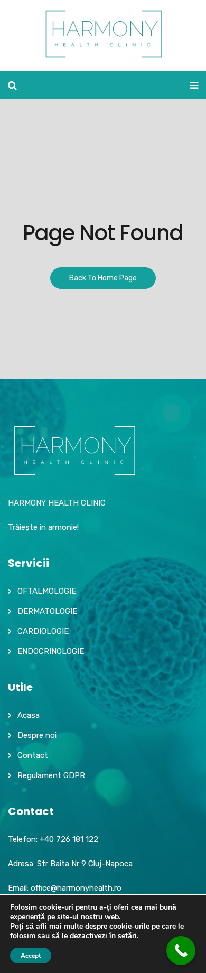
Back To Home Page (103, 278)
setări (127, 936)
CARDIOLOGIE (43, 631)
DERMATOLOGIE (47, 611)
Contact (32, 755)
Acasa (28, 715)
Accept (31, 955)
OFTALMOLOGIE (46, 591)
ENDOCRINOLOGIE (50, 651)
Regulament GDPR (51, 775)
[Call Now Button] (180, 950)
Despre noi (37, 735)
